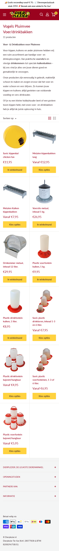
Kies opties (44, 169)
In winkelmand (15, 169)
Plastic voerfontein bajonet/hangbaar (12, 436)
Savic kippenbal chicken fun (11, 155)
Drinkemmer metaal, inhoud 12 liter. (13, 265)
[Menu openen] (4, 14)
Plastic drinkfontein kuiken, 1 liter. (13, 319)
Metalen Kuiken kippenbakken (11, 210)
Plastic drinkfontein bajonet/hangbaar (13, 378)
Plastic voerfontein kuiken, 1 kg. (42, 265)
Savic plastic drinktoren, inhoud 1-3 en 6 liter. (44, 321)
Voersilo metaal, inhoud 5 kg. (41, 210)
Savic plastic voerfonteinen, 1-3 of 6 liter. (43, 380)
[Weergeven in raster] (49, 118)
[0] (53, 14)
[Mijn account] (47, 14)
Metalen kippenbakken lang (44, 155)
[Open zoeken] (41, 14)
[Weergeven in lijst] (54, 118)
